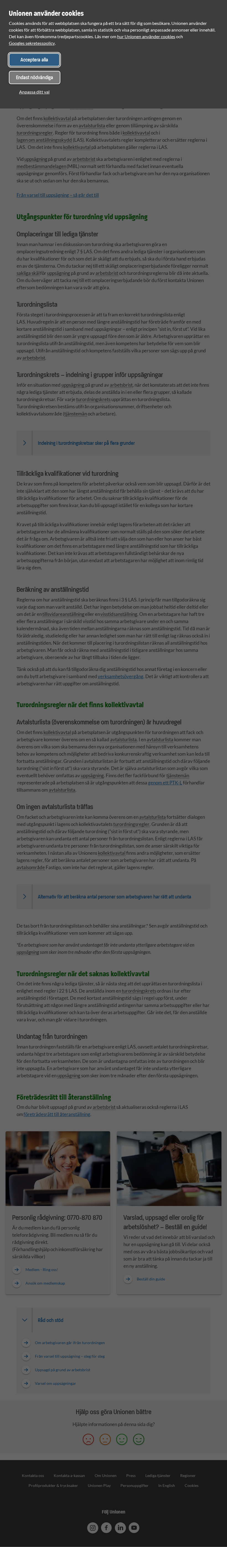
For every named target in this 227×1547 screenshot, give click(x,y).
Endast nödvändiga (34, 77)
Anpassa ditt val (34, 91)
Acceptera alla (34, 59)
